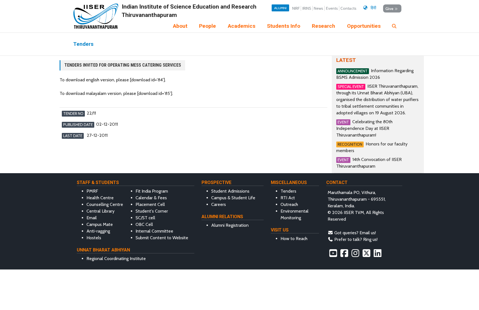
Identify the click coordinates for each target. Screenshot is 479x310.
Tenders (288, 191)
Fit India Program (152, 191)
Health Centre (100, 197)
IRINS (306, 8)
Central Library (100, 211)
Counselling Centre (104, 204)
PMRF (92, 191)
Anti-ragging (98, 231)
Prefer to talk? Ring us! (356, 239)
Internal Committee (154, 231)
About (180, 26)
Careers (218, 204)
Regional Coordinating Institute (116, 258)
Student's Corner (152, 211)
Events (332, 8)
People (207, 26)
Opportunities (364, 26)
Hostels (93, 237)
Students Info (283, 26)
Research (323, 26)
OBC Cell (144, 224)
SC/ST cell (145, 217)
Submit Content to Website (162, 237)
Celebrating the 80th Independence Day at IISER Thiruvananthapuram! (364, 128)
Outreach (289, 204)
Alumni (280, 8)
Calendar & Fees (151, 197)
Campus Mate (99, 224)
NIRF (296, 8)
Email (91, 217)
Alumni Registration (230, 225)
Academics (241, 26)
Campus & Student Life (233, 197)
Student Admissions (230, 191)
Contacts (348, 8)
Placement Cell (150, 204)
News (318, 8)
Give (389, 8)
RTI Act (288, 197)
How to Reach (294, 238)
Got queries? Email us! (355, 232)
